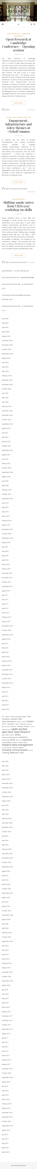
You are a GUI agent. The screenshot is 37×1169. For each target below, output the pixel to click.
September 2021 (7, 450)
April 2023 (5, 402)
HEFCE (4, 724)
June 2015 (5, 696)
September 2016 (7, 635)
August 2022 (6, 428)
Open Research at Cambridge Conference (18, 35)
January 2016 (6, 665)
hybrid (17, 724)
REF (20, 740)
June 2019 (5, 503)
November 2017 (7, 577)
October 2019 (6, 494)
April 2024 (5, 371)
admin (8, 110)
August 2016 (6, 639)
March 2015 (6, 709)
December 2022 (7, 411)
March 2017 (6, 613)
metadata (32, 726)
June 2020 (5, 481)
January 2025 (6, 336)
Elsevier (19, 721)
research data (22, 742)
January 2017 (6, 621)
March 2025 (6, 332)
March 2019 (6, 516)
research (14, 742)
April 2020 (5, 485)
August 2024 (6, 358)
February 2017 (7, 617)
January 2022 (6, 441)
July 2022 (5, 433)
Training (5, 753)
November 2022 (7, 415)
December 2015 (7, 670)
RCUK (12, 740)
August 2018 (6, 542)
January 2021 (6, 463)
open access (19, 729)
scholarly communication (15, 750)
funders (30, 721)
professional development (10, 737)
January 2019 (6, 525)
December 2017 (7, 573)
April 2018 (5, 560)
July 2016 (5, 643)
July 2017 (5, 595)
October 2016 (6, 630)
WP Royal (23, 1165)
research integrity (6, 747)
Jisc (3, 726)
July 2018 (5, 547)
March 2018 (6, 564)
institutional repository (25, 724)
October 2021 (6, 446)
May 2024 (5, 367)
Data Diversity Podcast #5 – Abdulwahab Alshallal (18, 277)
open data (7, 732)
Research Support (18, 747)
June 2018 (5, 551)
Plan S (12, 735)
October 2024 (6, 349)
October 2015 (6, 678)
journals (7, 726)
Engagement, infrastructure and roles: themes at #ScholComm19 (18, 125)
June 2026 (5, 318)
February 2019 (7, 520)
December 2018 (7, 529)
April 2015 (5, 705)
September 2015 (7, 683)
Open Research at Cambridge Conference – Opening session (18, 44)
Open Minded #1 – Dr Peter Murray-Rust (15, 271)
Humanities (10, 724)
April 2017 (5, 608)
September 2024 (7, 354)
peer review (5, 735)
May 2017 (5, 604)
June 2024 (5, 362)
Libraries (20, 726)
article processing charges (18, 716)
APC (3, 716)
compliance (6, 719)
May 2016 (5, 648)
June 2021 (5, 459)
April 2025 (5, 327)
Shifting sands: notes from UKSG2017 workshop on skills (18, 206)
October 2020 (6, 468)
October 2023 (6, 389)
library (26, 726)
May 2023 (5, 398)
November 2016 (7, 626)
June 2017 (5, 599)
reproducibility (6, 742)
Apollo (7, 716)
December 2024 (7, 340)
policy (18, 734)
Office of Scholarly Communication (17, 189)
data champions (9, 721)
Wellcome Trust (17, 753)
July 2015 (5, 692)
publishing (5, 740)
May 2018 (5, 556)
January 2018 (6, 569)
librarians (13, 726)
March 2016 (6, 657)
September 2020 (7, 472)
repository (27, 740)
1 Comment (31, 262)
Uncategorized (18, 199)
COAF (29, 716)
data (20, 719)
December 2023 (7, 380)
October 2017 (6, 582)
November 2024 (7, 345)
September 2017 (7, 586)
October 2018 (6, 534)
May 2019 (5, 507)
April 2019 (5, 512)
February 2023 (7, 406)
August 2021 (6, 455)
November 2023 (7, 384)
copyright (14, 719)
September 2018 (7, 538)
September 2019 (7, 498)
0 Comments (31, 110)
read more (18, 103)
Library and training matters (18, 117)
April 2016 (5, 652)
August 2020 (6, 477)
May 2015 (5, 700)
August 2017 (6, 591)
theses (31, 750)
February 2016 (7, 661)
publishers (23, 737)
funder (24, 721)
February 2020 (7, 490)
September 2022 (7, 424)
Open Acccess (6, 729)
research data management (17, 745)
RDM (17, 740)
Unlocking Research (18, 9)
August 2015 (6, 687)
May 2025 (5, 323)
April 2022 (5, 437)
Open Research (22, 732)
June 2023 (5, 393)
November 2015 (7, 674)
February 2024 (7, 376)
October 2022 (6, 419)
